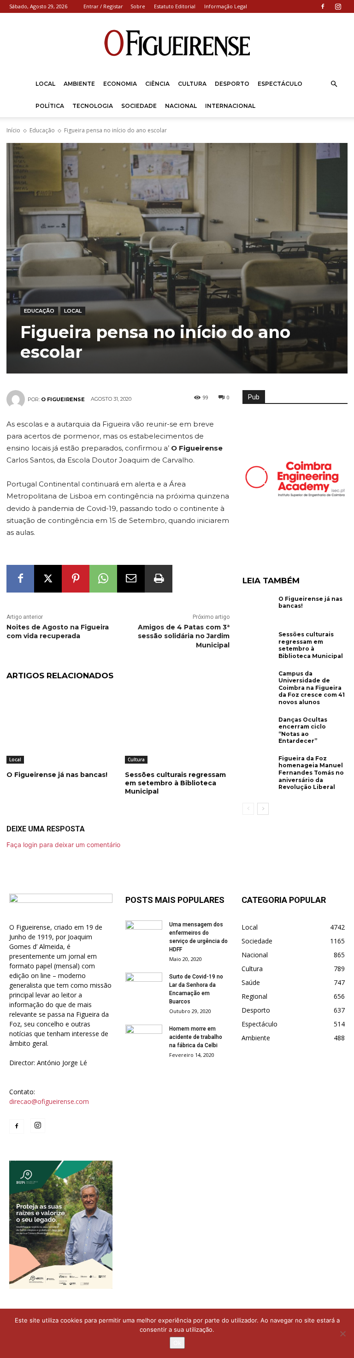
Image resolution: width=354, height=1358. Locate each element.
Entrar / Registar (103, 6)
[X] (48, 579)
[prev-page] (248, 809)
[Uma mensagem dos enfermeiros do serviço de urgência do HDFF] (143, 933)
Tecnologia (92, 105)
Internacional (230, 105)
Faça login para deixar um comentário (63, 844)
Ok (177, 1342)
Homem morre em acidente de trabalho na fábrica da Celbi (195, 1037)
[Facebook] (323, 6)
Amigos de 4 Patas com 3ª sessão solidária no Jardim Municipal (184, 636)
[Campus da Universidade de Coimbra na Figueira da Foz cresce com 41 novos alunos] (258, 684)
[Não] (342, 1333)
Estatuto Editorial (174, 6)
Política (49, 105)
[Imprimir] (158, 579)
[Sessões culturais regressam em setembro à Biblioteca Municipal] (177, 727)
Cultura (192, 83)
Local (45, 83)
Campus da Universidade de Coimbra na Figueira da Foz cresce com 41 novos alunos (311, 688)
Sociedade (139, 105)
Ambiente (79, 83)
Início (13, 130)
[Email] (131, 579)
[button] (334, 84)
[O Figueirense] (177, 43)
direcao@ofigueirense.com (49, 1101)
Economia (120, 83)
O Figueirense (63, 399)
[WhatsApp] (103, 579)
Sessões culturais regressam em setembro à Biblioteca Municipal (175, 783)
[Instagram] (338, 6)
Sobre (137, 6)
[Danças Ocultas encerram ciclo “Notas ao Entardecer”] (258, 730)
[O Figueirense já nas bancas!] (58, 727)
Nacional (181, 105)
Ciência (157, 83)
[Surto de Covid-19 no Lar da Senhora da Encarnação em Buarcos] (143, 985)
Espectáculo (280, 83)
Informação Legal (225, 6)
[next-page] (263, 809)
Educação (42, 130)
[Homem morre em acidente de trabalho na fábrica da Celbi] (143, 1037)
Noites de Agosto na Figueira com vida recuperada (57, 631)
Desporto (232, 83)
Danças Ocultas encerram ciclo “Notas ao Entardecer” (302, 730)
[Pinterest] (75, 579)
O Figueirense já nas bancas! (56, 775)
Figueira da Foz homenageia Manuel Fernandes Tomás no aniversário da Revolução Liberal (311, 772)
